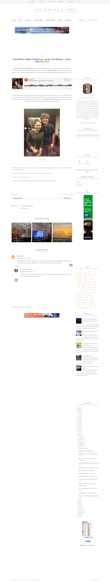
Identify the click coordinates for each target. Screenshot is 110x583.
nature (88, 292)
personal (89, 294)
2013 (79, 435)
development (80, 279)
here (30, 177)
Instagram (87, 163)
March (80, 508)
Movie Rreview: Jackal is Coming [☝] (86, 473)
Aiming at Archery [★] (83, 448)
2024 (79, 412)
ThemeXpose (26, 579)
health (83, 287)
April (80, 506)
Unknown (20, 256)
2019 (79, 423)
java (94, 287)
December (81, 437)
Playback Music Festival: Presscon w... (20, 239)
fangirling (79, 282)
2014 (79, 433)
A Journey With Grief (86, 356)
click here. (94, 122)
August (80, 446)
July (79, 499)
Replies (17, 266)
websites (79, 307)
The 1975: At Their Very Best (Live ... (61, 239)
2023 (79, 414)
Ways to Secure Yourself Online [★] (86, 470)
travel (84, 305)
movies (78, 292)
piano (86, 297)
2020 (79, 420)
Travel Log (28, 20)
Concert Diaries (38, 20)
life (95, 289)
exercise (91, 279)
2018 (79, 425)
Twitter (79, 163)
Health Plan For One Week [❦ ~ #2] (86, 451)
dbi (89, 277)
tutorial (90, 305)
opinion (78, 294)
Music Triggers (38, 239)
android (89, 272)
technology (91, 302)
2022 (79, 416)
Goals (20, 20)
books (90, 274)
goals (89, 284)
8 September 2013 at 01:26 (27, 271)
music (41, 55)
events (86, 279)
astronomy (79, 274)
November (81, 439)
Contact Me (68, 20)
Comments (80, 185)
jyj (77, 289)
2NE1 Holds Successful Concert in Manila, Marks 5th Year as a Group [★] (89, 320)
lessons (90, 289)
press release (85, 300)
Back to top (94, 579)
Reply (71, 265)
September (81, 444)
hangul (78, 287)
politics (78, 300)
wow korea (85, 307)
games (78, 284)
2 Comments (14, 194)
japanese (89, 287)
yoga (91, 307)
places (91, 297)
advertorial (83, 272)
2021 (79, 418)
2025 (79, 410)
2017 (79, 427)
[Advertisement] (42, 44)
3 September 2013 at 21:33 (24, 258)
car (94, 274)
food (90, 282)
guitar (93, 284)
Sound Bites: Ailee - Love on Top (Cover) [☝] (88, 467)
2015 (79, 431)
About (60, 20)
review (78, 302)
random (92, 300)
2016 (79, 429)
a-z (77, 272)
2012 (79, 514)
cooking (85, 277)
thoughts (79, 305)
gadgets (95, 282)
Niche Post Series (50, 20)
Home (14, 20)
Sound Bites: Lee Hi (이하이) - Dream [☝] (87, 476)
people (83, 294)
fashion (85, 282)
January (80, 512)
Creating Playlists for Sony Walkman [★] (87, 493)
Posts (79, 182)
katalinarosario (27, 206)
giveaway (84, 284)
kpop (85, 289)
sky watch (84, 302)
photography (80, 297)
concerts (79, 277)
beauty (85, 274)
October (80, 442)
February (81, 510)
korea (81, 289)
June (80, 501)
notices (93, 292)
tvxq (95, 305)
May (80, 503)
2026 (79, 408)
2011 (79, 516)
